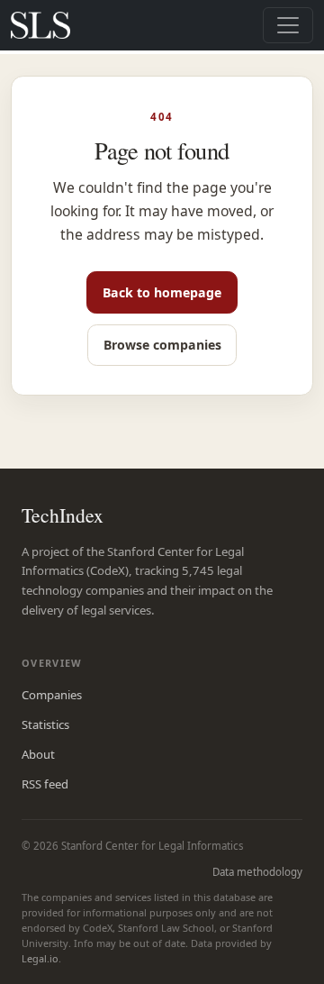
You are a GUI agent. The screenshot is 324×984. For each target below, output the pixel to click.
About (38, 754)
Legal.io (40, 958)
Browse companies (162, 344)
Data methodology (257, 872)
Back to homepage (162, 292)
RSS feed (45, 784)
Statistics (45, 724)
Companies (52, 695)
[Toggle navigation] (288, 25)
